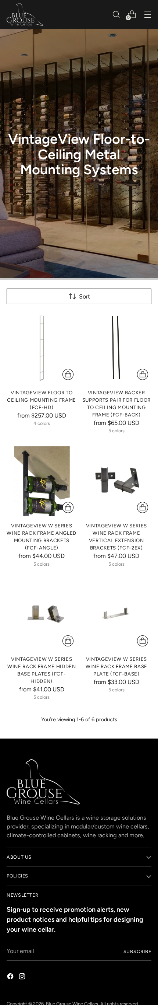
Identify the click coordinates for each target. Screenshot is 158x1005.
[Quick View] (68, 374)
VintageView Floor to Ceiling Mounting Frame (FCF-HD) (41, 400)
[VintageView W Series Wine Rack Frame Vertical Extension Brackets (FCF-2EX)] (117, 481)
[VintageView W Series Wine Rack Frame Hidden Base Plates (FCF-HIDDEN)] (42, 615)
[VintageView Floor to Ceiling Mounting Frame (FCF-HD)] (42, 348)
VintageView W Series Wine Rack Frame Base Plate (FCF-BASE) (116, 666)
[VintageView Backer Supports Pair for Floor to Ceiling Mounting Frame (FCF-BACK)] (117, 348)
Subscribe (137, 951)
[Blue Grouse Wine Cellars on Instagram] (22, 978)
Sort (84, 296)
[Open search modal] (115, 14)
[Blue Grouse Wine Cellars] (25, 14)
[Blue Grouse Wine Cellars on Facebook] (11, 978)
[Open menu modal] (147, 14)
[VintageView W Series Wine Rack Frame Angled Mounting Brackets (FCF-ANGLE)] (42, 481)
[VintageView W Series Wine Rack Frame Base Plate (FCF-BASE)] (117, 615)
